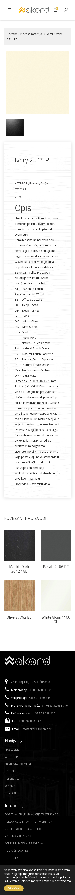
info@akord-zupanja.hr (36, 729)
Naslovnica (13, 750)
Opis (22, 197)
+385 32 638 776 (57, 705)
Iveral (49, 34)
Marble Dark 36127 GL (19, 569)
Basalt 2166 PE (56, 566)
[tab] (37, 197)
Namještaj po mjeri (18, 764)
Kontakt (10, 793)
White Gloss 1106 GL (55, 619)
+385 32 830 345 (41, 690)
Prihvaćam (14, 888)
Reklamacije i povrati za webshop (28, 822)
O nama (10, 786)
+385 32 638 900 (44, 713)
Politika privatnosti (19, 836)
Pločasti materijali (31, 34)
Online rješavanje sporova (24, 843)
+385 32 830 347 (30, 721)
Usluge (10, 771)
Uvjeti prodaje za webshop (24, 829)
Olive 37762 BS (19, 617)
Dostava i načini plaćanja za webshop (31, 814)
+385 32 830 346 (39, 698)
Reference (12, 778)
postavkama (63, 881)
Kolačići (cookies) (17, 851)
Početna (12, 34)
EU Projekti (12, 858)
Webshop (11, 757)
